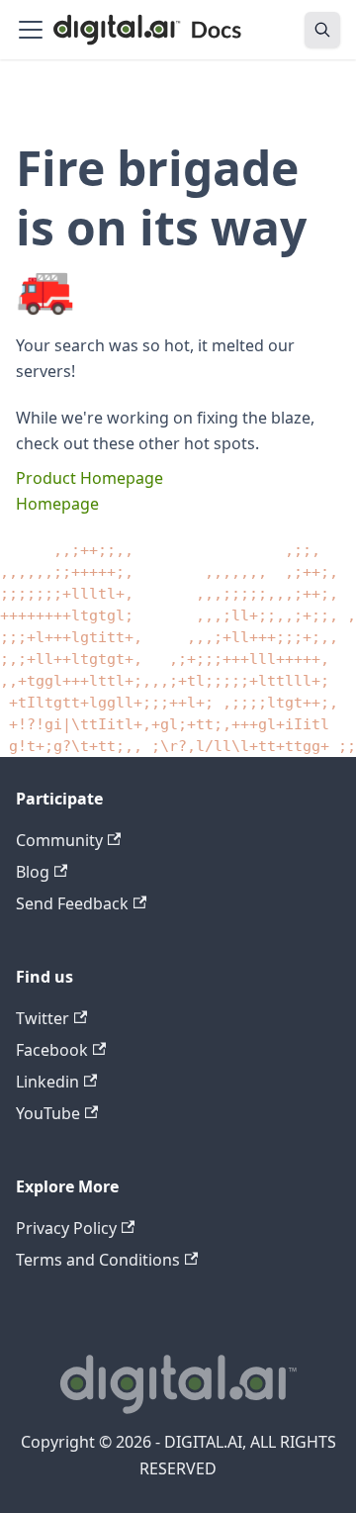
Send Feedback (72, 903)
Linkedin (47, 1081)
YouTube (48, 1113)
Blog (32, 872)
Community (59, 840)
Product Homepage (89, 478)
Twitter (42, 1018)
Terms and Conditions (98, 1260)
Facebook (52, 1050)
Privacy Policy (66, 1228)
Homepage (57, 504)
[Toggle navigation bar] (30, 30)
